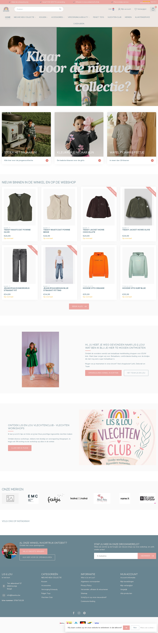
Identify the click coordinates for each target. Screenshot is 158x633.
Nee (135, 627)
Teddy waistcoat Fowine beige (56, 231)
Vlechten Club (114, 17)
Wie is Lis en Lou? (88, 577)
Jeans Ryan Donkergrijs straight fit (17, 289)
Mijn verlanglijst (126, 585)
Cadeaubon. (79, 23)
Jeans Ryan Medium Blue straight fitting (55, 289)
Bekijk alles (77, 306)
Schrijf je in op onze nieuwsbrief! (93, 597)
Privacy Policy (86, 585)
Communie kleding (88, 601)
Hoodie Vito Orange (93, 288)
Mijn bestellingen (127, 581)
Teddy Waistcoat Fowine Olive (17, 231)
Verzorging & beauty (78, 17)
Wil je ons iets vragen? (33, 551)
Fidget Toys (98, 17)
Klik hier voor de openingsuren (37, 557)
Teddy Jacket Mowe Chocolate (93, 231)
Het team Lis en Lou (136, 373)
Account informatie (127, 577)
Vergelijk (123, 589)
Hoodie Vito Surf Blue (134, 288)
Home (7, 17)
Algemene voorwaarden (90, 581)
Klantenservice (142, 17)
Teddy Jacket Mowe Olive (136, 230)
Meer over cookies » (147, 628)
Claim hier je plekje (19, 448)
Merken (128, 17)
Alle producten (126, 593)
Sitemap (84, 593)
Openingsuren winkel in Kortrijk (103, 373)
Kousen (42, 17)
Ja (126, 627)
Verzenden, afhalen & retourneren (94, 589)
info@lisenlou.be (13, 595)
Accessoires (57, 17)
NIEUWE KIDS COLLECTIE (24, 17)
